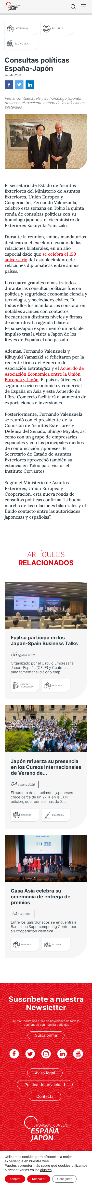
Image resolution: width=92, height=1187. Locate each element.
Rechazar (38, 1179)
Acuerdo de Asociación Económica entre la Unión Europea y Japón (44, 373)
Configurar (64, 1179)
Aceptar (15, 1179)
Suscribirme (46, 1035)
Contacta (44, 1096)
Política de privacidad (45, 1084)
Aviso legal (45, 1072)
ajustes (46, 1170)
